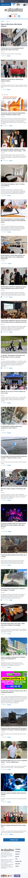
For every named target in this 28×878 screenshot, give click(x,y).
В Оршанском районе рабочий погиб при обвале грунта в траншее (14, 555)
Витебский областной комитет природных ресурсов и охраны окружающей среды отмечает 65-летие (13, 287)
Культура (17, 856)
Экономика (17, 851)
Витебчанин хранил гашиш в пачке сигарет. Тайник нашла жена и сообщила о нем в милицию (13, 624)
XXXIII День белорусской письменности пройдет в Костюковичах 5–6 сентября (13, 589)
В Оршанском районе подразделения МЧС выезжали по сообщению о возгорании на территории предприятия (14, 729)
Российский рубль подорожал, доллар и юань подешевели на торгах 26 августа (11, 427)
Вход (11, 14)
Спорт (16, 859)
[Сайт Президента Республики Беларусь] (4, 876)
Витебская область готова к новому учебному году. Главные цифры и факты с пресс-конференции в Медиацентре (13, 256)
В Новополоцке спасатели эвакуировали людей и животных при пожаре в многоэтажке (12, 48)
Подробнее (8, 55)
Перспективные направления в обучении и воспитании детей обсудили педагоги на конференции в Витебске (14, 321)
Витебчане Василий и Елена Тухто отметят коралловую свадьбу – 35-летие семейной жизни (14, 761)
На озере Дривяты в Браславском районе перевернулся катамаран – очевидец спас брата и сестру (14, 457)
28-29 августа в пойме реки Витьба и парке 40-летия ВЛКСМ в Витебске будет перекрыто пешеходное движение (13, 525)
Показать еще (14, 840)
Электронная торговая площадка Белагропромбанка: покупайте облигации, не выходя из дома (13, 113)
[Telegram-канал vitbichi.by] (19, 16)
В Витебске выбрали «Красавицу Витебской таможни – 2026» (14, 826)
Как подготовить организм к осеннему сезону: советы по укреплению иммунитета (13, 691)
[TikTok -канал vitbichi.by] (10, 16)
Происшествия (18, 861)
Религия (17, 866)
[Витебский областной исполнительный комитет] (10, 876)
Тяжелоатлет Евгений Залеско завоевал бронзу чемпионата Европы (12, 80)
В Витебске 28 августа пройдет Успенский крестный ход (13, 489)
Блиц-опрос (17, 863)
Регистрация (15, 14)
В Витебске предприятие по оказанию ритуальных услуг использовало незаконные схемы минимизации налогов (13, 220)
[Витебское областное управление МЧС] (17, 876)
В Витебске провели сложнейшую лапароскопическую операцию (13, 793)
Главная (2, 21)
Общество (17, 854)
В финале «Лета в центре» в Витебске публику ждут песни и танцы (13, 392)
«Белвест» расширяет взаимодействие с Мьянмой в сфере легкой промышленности (13, 658)
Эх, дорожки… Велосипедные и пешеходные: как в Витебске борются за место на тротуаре (13, 356)
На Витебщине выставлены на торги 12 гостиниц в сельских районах (13, 184)
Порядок (2, 859)
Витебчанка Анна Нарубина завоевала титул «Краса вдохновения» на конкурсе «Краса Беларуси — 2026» (13, 150)
